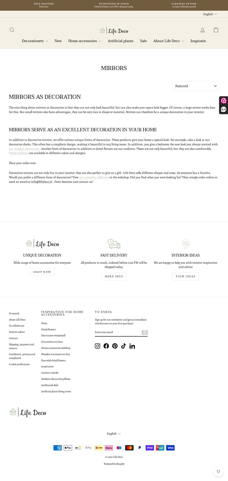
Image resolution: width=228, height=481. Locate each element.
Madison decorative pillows (55, 379)
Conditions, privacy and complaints (22, 356)
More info (114, 276)
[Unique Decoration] (42, 243)
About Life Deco (167, 41)
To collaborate (16, 325)
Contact (13, 338)
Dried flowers (48, 329)
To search (14, 313)
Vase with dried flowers (53, 360)
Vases (44, 323)
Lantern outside (49, 372)
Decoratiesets (33, 41)
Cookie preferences (19, 364)
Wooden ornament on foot (55, 354)
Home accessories (83, 41)
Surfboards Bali (49, 385)
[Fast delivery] (114, 243)
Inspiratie (198, 41)
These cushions (18, 153)
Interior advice (17, 332)
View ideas (185, 276)
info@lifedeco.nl (41, 182)
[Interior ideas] (185, 243)
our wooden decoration (24, 149)
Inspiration (47, 366)
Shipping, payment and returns (21, 346)
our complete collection (94, 177)
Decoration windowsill (53, 335)
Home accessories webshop (55, 348)
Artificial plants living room (56, 391)
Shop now (42, 272)
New (58, 41)
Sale (143, 41)
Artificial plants (120, 41)
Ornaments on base (52, 341)
